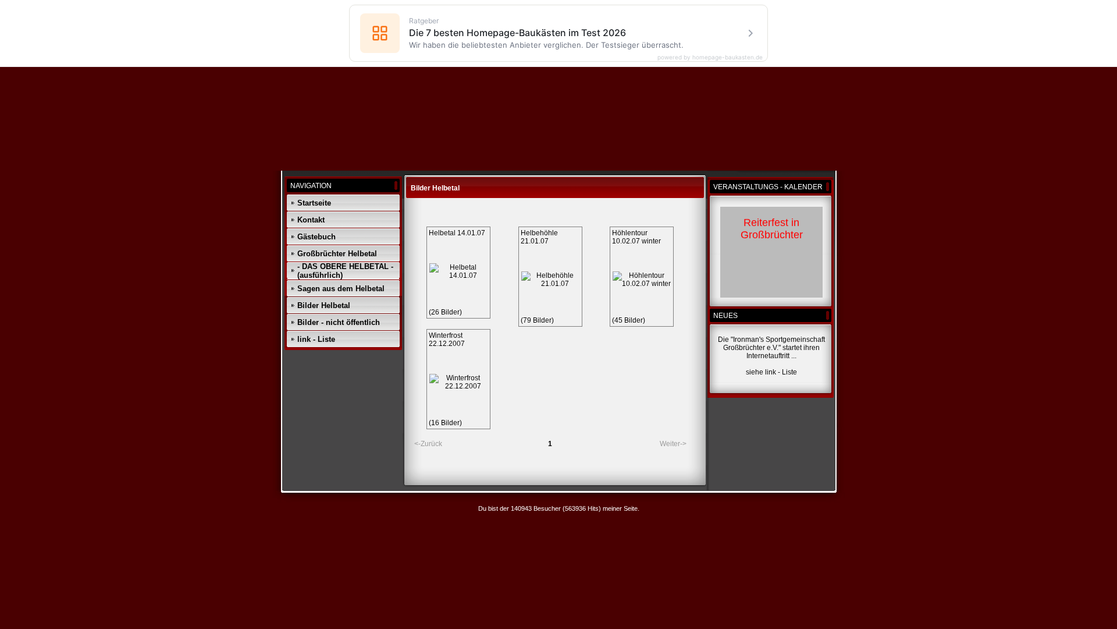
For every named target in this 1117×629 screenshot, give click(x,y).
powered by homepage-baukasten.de (710, 57)
